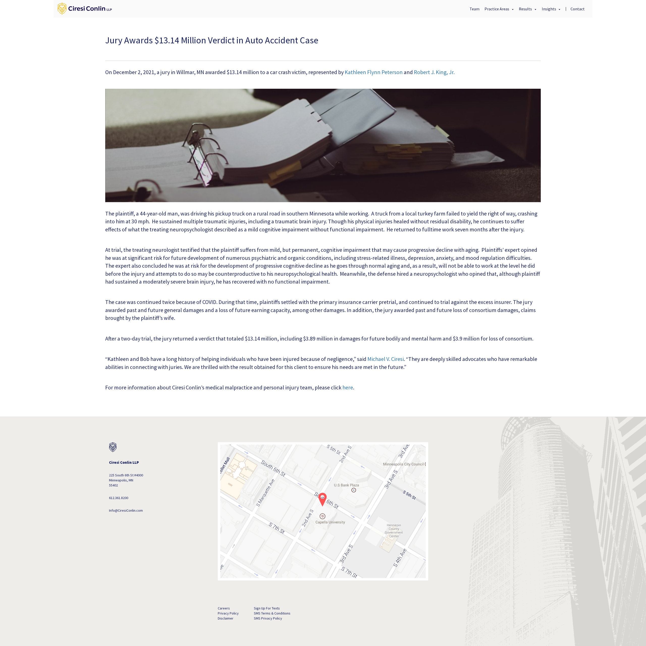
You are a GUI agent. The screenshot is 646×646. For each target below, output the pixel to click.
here (347, 387)
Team (474, 8)
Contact (578, 8)
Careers (224, 608)
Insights (549, 8)
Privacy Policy (228, 613)
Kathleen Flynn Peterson (374, 72)
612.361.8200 (118, 498)
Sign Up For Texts (267, 608)
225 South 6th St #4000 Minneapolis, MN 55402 (126, 480)
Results (526, 8)
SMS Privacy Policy (268, 618)
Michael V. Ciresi (385, 358)
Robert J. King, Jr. (434, 72)
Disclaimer (225, 618)
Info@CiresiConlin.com (126, 510)
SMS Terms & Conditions (272, 613)
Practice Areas (497, 8)
